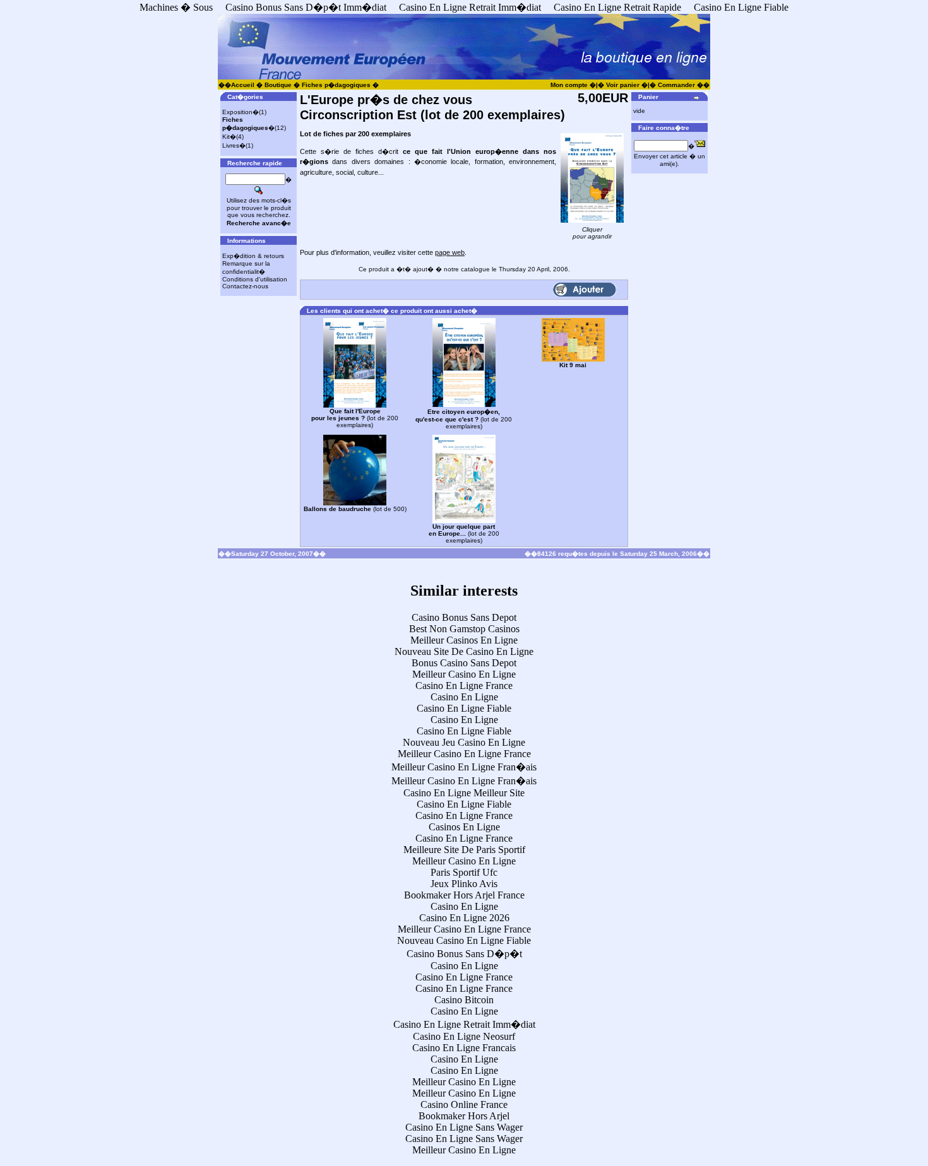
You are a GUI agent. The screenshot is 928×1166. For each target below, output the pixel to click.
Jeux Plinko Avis (464, 883)
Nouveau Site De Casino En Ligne (464, 651)
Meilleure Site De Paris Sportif (464, 849)
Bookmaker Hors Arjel (464, 1115)
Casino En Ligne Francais (464, 1047)
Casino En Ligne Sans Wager (464, 1127)
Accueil (242, 84)
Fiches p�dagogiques (336, 84)
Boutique (278, 84)
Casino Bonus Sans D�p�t (464, 953)
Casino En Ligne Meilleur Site (464, 792)
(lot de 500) (355, 508)
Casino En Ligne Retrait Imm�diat (464, 1024)
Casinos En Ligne (464, 827)
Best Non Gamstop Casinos (464, 628)
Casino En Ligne (464, 697)
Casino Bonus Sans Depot (464, 617)
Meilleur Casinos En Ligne (464, 640)
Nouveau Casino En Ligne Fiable (464, 940)
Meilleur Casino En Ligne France (464, 753)
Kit (226, 136)
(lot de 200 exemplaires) (354, 418)
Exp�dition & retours (253, 255)
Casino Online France (464, 1104)
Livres (230, 145)
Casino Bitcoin (464, 999)
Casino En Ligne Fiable (464, 708)
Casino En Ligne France (464, 685)
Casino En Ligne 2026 (464, 917)
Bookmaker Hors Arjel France (464, 895)
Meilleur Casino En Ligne (464, 674)
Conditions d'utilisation (254, 279)
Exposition (237, 112)
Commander (676, 84)
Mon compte (569, 84)
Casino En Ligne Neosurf (464, 1036)
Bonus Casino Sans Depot (464, 662)
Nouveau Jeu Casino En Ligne (464, 742)
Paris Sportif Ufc (464, 872)
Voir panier (622, 84)
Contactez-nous (245, 286)
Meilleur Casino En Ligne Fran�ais (464, 767)
